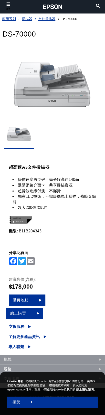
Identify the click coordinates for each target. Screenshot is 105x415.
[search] (98, 6)
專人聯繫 (16, 347)
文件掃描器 (46, 19)
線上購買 (18, 313)
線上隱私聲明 (85, 389)
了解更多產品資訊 (24, 337)
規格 (7, 369)
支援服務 (16, 326)
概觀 (7, 359)
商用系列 (9, 19)
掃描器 (27, 19)
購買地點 (20, 300)
